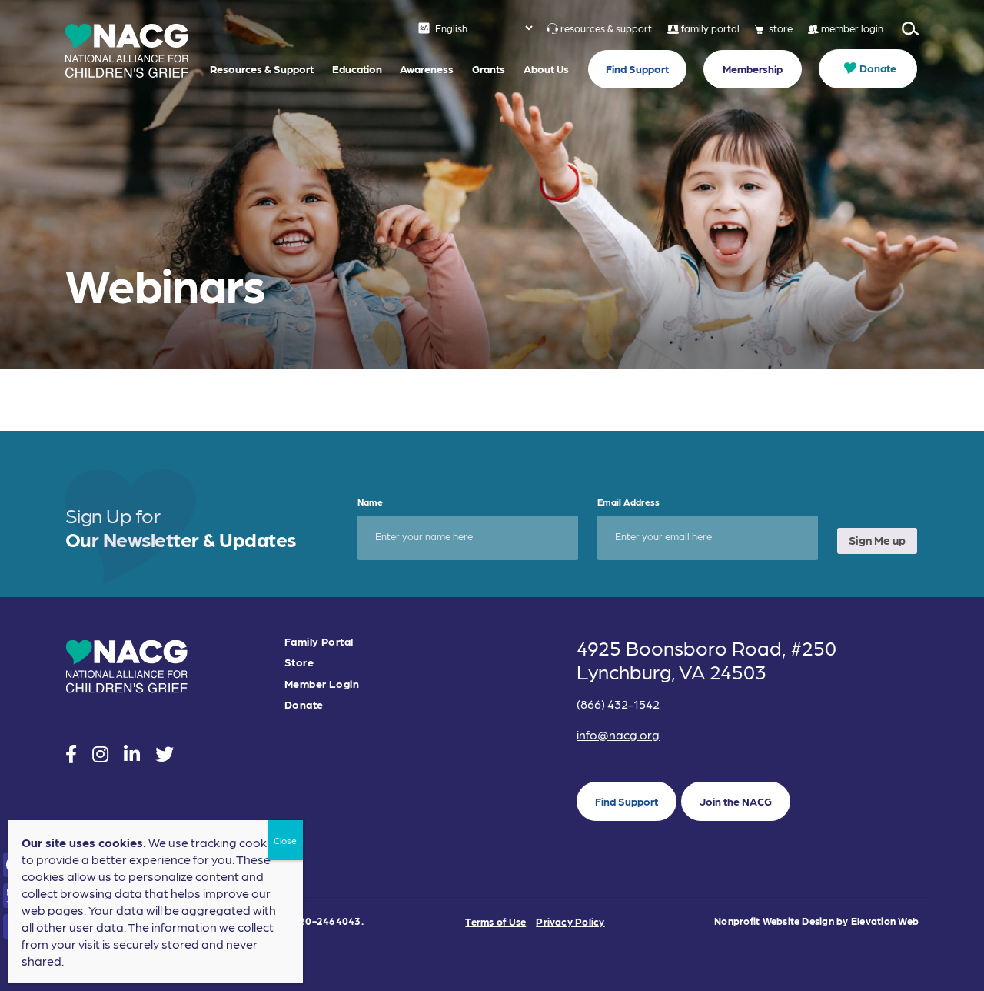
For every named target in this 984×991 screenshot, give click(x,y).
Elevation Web (885, 920)
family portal (710, 28)
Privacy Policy (570, 921)
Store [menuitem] (299, 662)
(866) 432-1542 (618, 703)
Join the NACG (736, 801)
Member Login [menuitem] (321, 683)
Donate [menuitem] (877, 68)
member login (852, 28)
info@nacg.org (618, 734)
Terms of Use (495, 921)
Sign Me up (877, 540)
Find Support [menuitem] (637, 68)
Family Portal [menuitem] (318, 641)
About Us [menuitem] (546, 68)
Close (285, 840)
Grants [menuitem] (488, 68)
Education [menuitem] (357, 68)
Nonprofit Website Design (774, 920)
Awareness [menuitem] (427, 68)
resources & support (606, 28)
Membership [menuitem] (753, 68)
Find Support (626, 801)
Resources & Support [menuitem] (262, 68)
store (781, 28)
